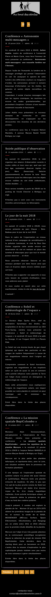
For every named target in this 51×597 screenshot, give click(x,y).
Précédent (7, 572)
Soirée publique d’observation (25, 148)
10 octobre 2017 (14, 425)
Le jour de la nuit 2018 (20, 215)
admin (27, 43)
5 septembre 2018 (15, 219)
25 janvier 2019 (14, 43)
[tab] (22, 24)
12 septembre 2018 (15, 152)
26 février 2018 (14, 314)
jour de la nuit (39, 289)
